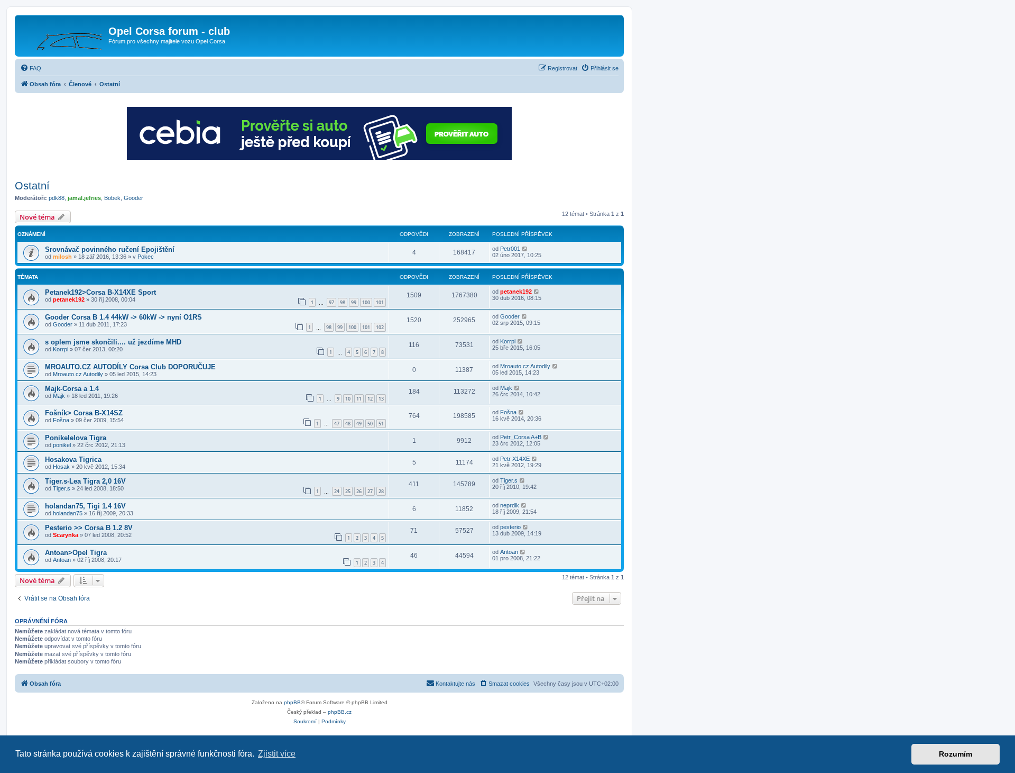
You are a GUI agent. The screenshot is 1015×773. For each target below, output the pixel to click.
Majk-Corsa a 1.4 (72, 389)
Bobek (112, 198)
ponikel (62, 445)
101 (380, 302)
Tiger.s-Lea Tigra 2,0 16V (85, 481)
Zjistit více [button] (277, 753)
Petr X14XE (515, 459)
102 (380, 327)
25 (347, 491)
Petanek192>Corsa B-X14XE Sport (100, 292)
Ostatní (32, 186)
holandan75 (67, 513)
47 (336, 423)
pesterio (510, 527)
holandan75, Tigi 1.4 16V (85, 506)
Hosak (61, 466)
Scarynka (65, 535)
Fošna (61, 420)
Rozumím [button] (955, 754)
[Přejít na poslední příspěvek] (525, 248)
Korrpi (60, 349)
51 (381, 423)
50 (370, 423)
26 (359, 491)
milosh (62, 256)
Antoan (62, 560)
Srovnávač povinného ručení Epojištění (109, 249)
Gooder (133, 198)
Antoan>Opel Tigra (76, 553)
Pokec (145, 256)
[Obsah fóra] (62, 34)
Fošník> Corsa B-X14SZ (84, 413)
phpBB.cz (340, 712)
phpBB (292, 702)
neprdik (509, 505)
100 (366, 302)
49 (359, 423)
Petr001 (510, 248)
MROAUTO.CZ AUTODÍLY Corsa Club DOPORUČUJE (130, 367)
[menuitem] (30, 68)
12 (370, 398)
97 (331, 302)
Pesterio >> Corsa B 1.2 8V (89, 528)
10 (347, 398)
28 (381, 491)
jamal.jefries (84, 198)
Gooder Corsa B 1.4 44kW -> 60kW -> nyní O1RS (123, 317)
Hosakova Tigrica (73, 459)
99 (353, 302)
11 (359, 398)
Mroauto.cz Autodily (78, 374)
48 (347, 423)
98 (342, 302)
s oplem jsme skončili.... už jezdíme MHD (113, 342)
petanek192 (69, 299)
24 (336, 491)
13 (381, 398)
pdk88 (56, 198)
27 (370, 491)
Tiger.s (61, 488)
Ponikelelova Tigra (75, 438)
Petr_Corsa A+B (520, 437)
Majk (59, 396)
